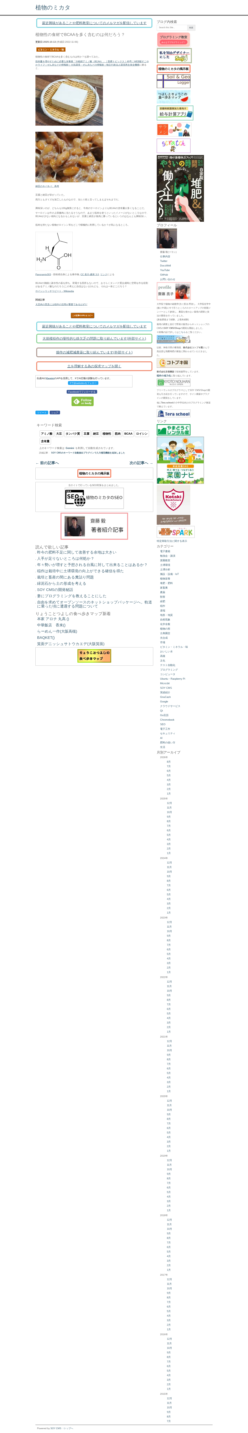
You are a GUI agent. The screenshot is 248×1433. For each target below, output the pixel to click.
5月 (169, 775)
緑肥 (162, 601)
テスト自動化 (167, 665)
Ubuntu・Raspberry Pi (172, 678)
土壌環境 (165, 564)
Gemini (50, 378)
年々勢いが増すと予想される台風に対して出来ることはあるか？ (92, 565)
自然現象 (165, 619)
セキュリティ (167, 733)
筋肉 (118, 433)
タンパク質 (73, 433)
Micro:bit (165, 683)
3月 (169, 784)
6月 (169, 770)
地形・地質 (166, 615)
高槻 (162, 656)
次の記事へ (141, 463)
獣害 (162, 596)
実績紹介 (165, 692)
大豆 (59, 433)
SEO (163, 724)
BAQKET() (46, 637)
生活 (162, 747)
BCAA (128, 433)
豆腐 (86, 433)
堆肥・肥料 (166, 583)
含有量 (45, 441)
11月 (169, 807)
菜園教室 (165, 560)
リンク (103, 274)
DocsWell (165, 265)
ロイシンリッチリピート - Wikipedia (54, 291)
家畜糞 (164, 587)
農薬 (162, 592)
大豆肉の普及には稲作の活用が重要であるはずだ (61, 304)
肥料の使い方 (167, 742)
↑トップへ (68, 1428)
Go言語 (164, 715)
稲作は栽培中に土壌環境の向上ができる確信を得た (80, 571)
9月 (169, 816)
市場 (162, 642)
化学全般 (165, 624)
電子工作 (165, 728)
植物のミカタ (53, 7)
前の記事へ (47, 463)
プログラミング (169, 669)
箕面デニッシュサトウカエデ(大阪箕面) (70, 644)
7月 (169, 766)
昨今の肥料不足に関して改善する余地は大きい (77, 552)
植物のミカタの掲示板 (94, 473)
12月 (169, 803)
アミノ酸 (46, 433)
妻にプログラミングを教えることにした (72, 596)
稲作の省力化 (164, 375)
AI (161, 737)
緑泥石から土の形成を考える (61, 583)
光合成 (164, 637)
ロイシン (142, 433)
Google (164, 701)
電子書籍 (165, 551)
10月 (169, 812)
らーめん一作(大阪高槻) (57, 631)
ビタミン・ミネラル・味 (51, 49)
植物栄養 (165, 578)
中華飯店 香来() (51, 625)
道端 (162, 610)
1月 (169, 793)
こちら (182, 332)
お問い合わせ (167, 279)
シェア (54, 412)
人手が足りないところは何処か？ (65, 558)
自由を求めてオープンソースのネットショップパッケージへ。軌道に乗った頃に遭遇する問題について (94, 604)
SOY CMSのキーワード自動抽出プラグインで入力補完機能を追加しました (88, 453)
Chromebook (167, 719)
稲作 (162, 605)
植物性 (107, 433)
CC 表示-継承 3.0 (89, 274)
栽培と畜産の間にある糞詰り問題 (65, 577)
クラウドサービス (170, 706)
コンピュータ (167, 674)
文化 (162, 660)
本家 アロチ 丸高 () (53, 619)
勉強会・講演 (167, 555)
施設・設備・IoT (169, 574)
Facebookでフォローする (81, 391)
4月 (169, 779)
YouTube (165, 270)
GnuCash (165, 697)
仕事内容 (165, 256)
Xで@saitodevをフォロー (83, 383)
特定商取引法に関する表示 (172, 541)
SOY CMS (166, 687)
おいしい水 (166, 651)
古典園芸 (165, 633)
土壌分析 (165, 569)
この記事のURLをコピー (82, 315)
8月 (169, 761)
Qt (161, 710)
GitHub (164, 274)
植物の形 (165, 628)
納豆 (96, 433)
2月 (169, 789)
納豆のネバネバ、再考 (47, 186)
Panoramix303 (43, 274)
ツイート (42, 412)
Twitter (163, 261)
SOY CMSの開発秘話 (55, 590)
